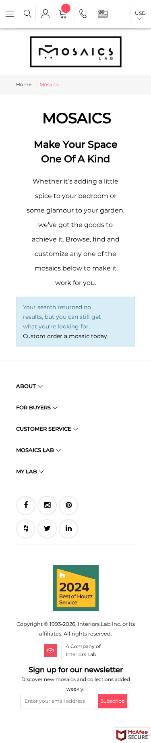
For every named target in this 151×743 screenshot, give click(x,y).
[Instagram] (47, 505)
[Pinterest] (68, 505)
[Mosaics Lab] (76, 51)
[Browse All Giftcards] (103, 13)
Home (23, 84)
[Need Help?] (83, 15)
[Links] (44, 14)
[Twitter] (47, 529)
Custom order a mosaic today (65, 336)
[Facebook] (25, 505)
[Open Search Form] (28, 14)
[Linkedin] (68, 529)
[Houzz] (25, 529)
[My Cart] (64, 15)
